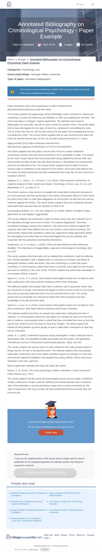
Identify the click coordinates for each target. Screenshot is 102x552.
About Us (80, 535)
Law (37, 69)
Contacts (90, 535)
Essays (22, 59)
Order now (51, 432)
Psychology (28, 69)
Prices (72, 535)
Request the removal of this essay (45, 472)
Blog (57, 535)
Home (11, 59)
